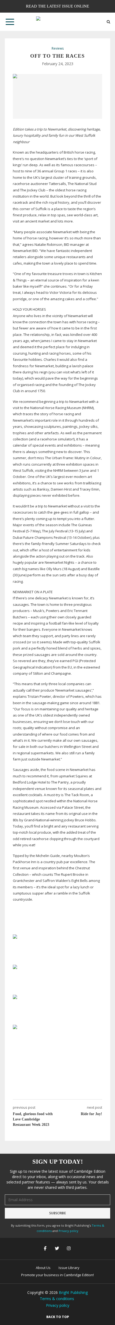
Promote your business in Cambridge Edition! (57, 1274)
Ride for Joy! (91, 1114)
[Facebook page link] (46, 1249)
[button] (9, 21)
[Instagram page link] (69, 1249)
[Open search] (108, 22)
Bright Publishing (73, 1292)
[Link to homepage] (57, 21)
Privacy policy (68, 1231)
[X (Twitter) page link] (57, 1249)
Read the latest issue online (57, 6)
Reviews (58, 48)
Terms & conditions (57, 1298)
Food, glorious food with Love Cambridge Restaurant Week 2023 (33, 1119)
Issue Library (69, 1267)
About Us (43, 1267)
